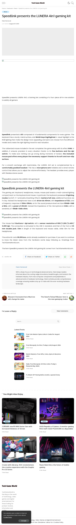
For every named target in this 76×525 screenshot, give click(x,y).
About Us (49, 522)
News (5, 11)
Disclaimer (41, 522)
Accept (23, 521)
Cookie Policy (7, 517)
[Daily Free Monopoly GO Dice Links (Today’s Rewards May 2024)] (19, 366)
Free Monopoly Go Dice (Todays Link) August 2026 (43, 345)
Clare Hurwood (6, 20)
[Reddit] (71, 256)
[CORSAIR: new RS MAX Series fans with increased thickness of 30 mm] (19, 411)
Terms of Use (32, 522)
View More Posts (64, 267)
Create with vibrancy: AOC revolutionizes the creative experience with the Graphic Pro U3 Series (18, 467)
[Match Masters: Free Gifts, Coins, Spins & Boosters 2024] (19, 356)
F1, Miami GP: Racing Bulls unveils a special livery (43, 375)
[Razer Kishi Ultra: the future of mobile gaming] (56, 449)
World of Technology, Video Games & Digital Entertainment (41, 520)
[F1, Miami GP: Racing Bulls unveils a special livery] (19, 376)
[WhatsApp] (65, 256)
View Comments (62, 311)
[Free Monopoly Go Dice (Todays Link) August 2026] (19, 346)
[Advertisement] (38, 42)
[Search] (72, 3)
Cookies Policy (58, 522)
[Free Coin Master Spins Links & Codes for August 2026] (19, 336)
